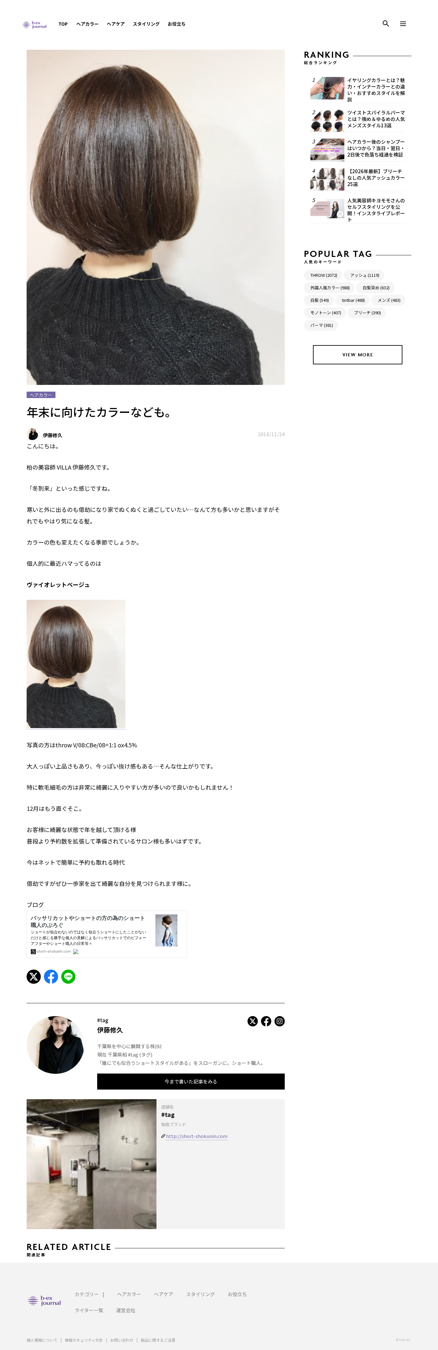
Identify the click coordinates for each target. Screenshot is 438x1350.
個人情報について (42, 1340)
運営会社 (125, 1310)
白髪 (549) (319, 300)
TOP (63, 23)
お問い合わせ (121, 1340)
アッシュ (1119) (364, 275)
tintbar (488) (353, 300)
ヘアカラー (87, 23)
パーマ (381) (321, 325)
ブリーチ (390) (367, 313)
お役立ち (177, 23)
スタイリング (146, 23)
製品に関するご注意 (158, 1340)
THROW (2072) (323, 275)
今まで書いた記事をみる (190, 1081)
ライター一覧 (89, 1310)
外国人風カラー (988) (330, 287)
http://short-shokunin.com (196, 1136)
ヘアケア (116, 23)
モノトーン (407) (325, 313)
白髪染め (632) (376, 287)
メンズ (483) (389, 300)
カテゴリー (87, 1294)
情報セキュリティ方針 (84, 1340)
